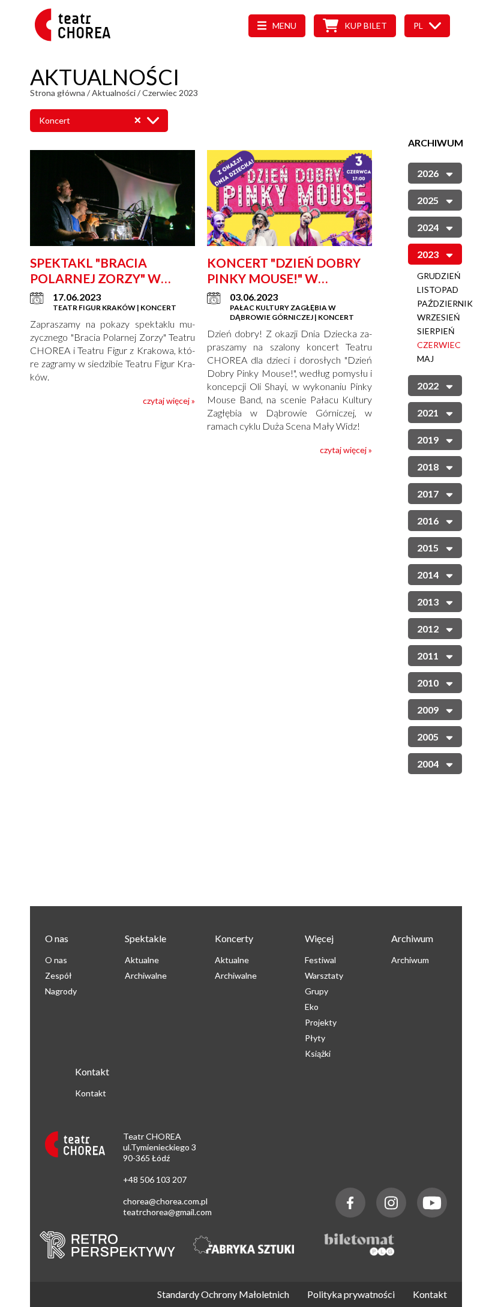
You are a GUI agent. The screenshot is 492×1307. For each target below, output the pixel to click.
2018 (428, 466)
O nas (56, 960)
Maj (425, 358)
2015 (428, 547)
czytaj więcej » (169, 400)
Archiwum (410, 960)
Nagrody (61, 991)
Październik (445, 303)
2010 (428, 682)
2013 (428, 601)
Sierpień (436, 331)
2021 (428, 412)
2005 (428, 736)
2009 (428, 709)
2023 (428, 254)
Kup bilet (365, 25)
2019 (428, 439)
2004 (428, 763)
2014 (428, 574)
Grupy (316, 991)
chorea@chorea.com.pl (165, 1201)
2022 (428, 385)
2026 (428, 173)
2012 (428, 628)
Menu (284, 25)
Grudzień (439, 276)
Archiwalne (146, 975)
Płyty (315, 1038)
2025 (428, 200)
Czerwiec (439, 345)
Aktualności (114, 93)
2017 (428, 493)
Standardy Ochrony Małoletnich (223, 1294)
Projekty (321, 1022)
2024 (428, 227)
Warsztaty (324, 975)
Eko (312, 1007)
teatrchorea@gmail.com (167, 1212)
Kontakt (90, 1093)
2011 (428, 655)
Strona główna (57, 93)
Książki (318, 1053)
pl (418, 25)
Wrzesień (438, 317)
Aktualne (142, 960)
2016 (428, 520)
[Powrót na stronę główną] (76, 37)
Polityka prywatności (351, 1294)
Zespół (58, 975)
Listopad (437, 289)
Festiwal (320, 960)
